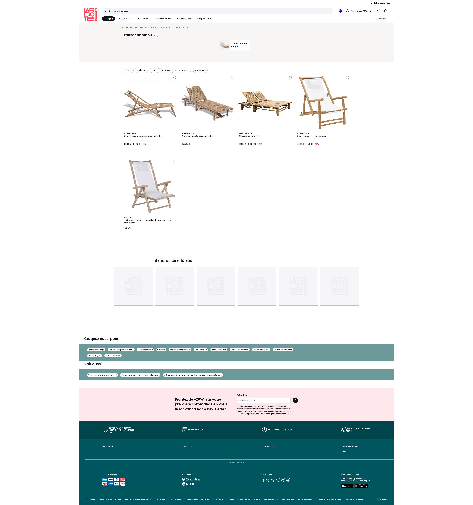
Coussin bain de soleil (283, 349)
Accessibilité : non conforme (355, 499)
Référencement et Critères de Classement (138, 499)
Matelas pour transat (240, 349)
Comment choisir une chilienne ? (102, 375)
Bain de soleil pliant (261, 349)
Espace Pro (381, 19)
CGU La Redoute (218, 499)
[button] (386, 11)
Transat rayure (94, 355)
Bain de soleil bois (218, 349)
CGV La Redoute (90, 499)
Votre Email (242, 395)
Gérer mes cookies (288, 499)
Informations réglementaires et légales (168, 499)
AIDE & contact (108, 446)
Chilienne (161, 349)
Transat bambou (181, 27)
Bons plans (143, 19)
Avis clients (230, 499)
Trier (127, 70)
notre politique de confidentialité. (276, 413)
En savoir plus (364, 481)
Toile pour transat (113, 355)
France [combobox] (383, 499)
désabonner (273, 411)
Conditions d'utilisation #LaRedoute (249, 499)
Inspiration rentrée (162, 19)
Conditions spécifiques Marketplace (110, 499)
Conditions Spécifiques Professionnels (197, 499)
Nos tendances (184, 19)
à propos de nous (268, 446)
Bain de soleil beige (96, 349)
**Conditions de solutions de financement (329, 499)
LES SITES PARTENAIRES (349, 446)
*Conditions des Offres (304, 499)
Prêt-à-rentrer (125, 19)
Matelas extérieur (145, 349)
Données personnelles (271, 499)
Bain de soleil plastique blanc (121, 349)
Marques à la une (204, 19)
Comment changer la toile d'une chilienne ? (140, 375)
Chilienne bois (201, 349)
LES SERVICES (187, 446)
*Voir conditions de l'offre (247, 406)
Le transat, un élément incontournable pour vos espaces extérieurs (193, 375)
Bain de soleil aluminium (180, 349)
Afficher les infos (236, 462)
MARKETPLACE (346, 451)
